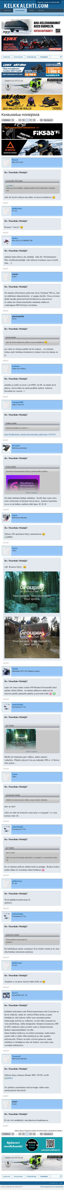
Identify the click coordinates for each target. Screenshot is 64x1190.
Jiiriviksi (16, 446)
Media (31, 10)
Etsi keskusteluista (9, 14)
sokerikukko (17, 705)
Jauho (15, 238)
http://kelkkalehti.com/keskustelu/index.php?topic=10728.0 (30, 434)
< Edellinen (6, 120)
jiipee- (15, 515)
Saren (14, 548)
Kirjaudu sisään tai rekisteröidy (49, 2)
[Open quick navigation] (61, 57)
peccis (15, 993)
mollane (15, 366)
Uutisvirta (7, 10)
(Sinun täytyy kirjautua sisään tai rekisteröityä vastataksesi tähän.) (39, 1131)
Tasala (15, 669)
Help (61, 1183)
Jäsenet (41, 10)
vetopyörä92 (17, 402)
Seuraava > (48, 120)
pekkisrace (17, 208)
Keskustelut (20, 10)
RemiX (15, 160)
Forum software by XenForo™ (12, 1187)
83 (41, 120)
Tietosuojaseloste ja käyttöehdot (51, 1187)
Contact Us (54, 1183)
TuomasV (16, 1056)
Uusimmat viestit (25, 14)
